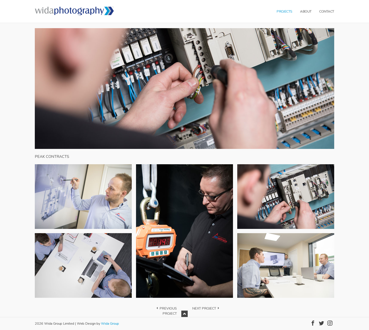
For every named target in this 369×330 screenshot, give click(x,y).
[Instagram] (329, 323)
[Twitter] (321, 323)
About (306, 11)
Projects (284, 11)
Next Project (204, 308)
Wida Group (110, 323)
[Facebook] (312, 323)
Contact (326, 11)
